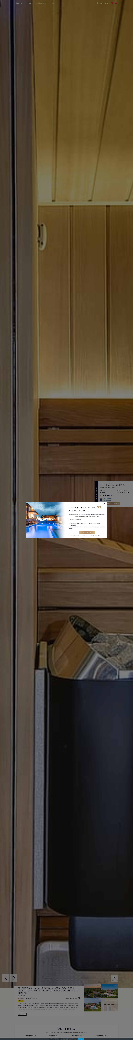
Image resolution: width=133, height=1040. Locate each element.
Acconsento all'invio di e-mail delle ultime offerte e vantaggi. (85, 524)
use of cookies (74, 1038)
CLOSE (81, 1038)
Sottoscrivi (87, 532)
